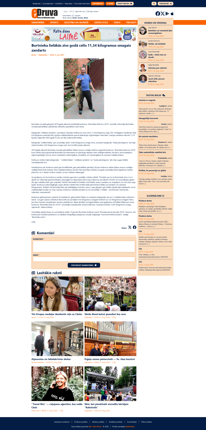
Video (117, 22)
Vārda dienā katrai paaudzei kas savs (105, 314)
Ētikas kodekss (146, 422)
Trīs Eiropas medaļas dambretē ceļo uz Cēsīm (56, 314)
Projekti (131, 22)
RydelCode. (130, 426)
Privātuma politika (80, 422)
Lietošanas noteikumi (62, 422)
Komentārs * (38, 239)
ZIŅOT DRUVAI (123, 3)
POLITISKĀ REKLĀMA (82, 4)
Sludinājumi (154, 195)
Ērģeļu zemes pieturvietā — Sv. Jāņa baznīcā (110, 359)
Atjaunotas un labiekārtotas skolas (51, 359)
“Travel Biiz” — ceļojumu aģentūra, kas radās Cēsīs (56, 405)
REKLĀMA (68, 4)
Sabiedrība (37, 22)
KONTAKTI (59, 4)
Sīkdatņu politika (98, 422)
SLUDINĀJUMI (48, 4)
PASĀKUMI (37, 4)
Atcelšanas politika (115, 422)
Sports (54, 22)
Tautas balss (154, 95)
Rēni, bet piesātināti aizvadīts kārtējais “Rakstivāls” (106, 405)
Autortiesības (132, 422)
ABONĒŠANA (98, 3)
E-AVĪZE (110, 3)
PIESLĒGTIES (164, 3)
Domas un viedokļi (155, 22)
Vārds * (36, 255)
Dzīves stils (101, 22)
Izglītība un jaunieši (76, 22)
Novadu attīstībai (37, 362)
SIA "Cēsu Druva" (95, 426)
